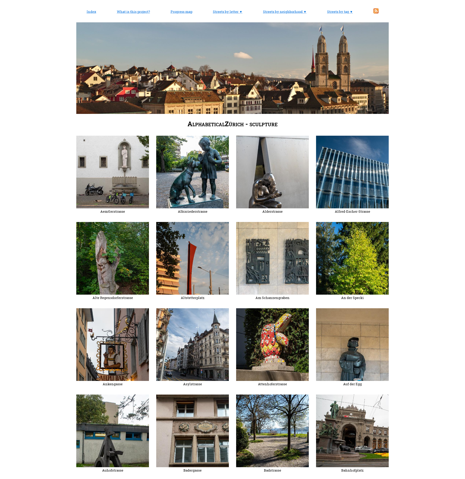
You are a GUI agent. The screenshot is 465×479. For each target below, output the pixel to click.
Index (91, 11)
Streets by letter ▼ (227, 11)
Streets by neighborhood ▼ (285, 11)
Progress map (181, 11)
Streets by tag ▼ (340, 11)
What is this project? (133, 11)
